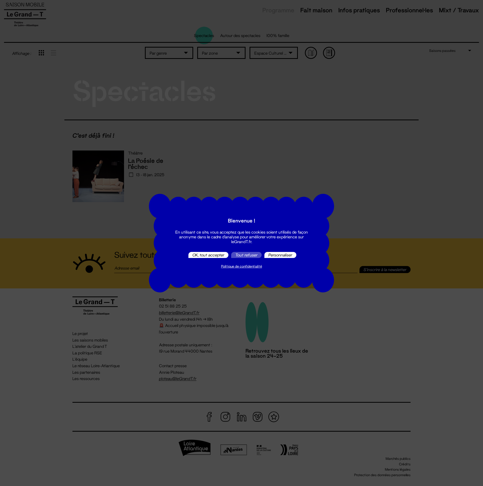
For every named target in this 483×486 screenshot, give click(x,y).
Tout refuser (246, 254)
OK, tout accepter (208, 254)
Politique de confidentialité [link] (241, 266)
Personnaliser (280, 254)
